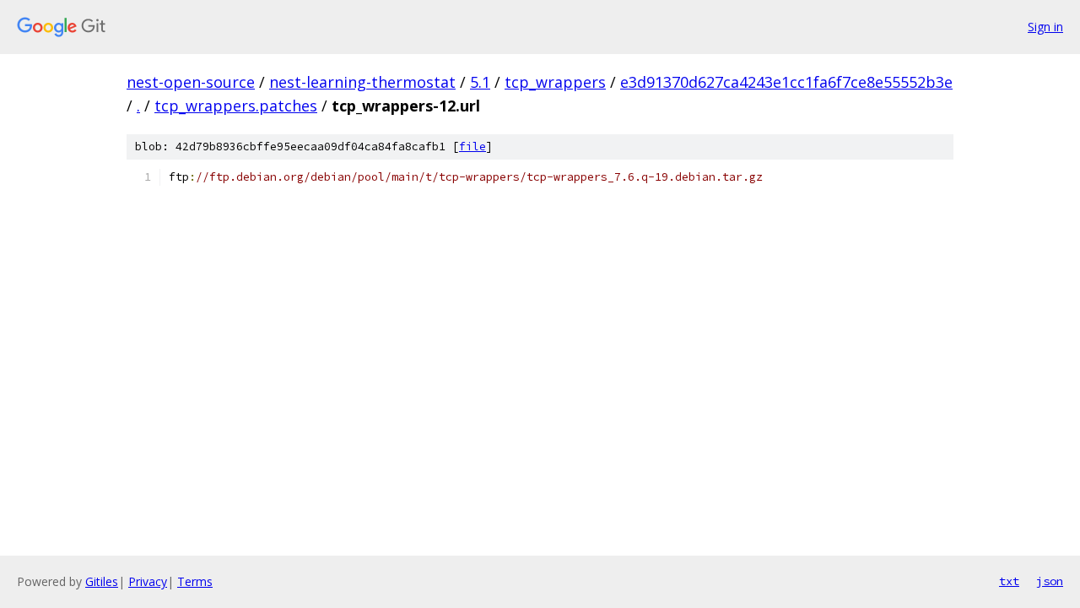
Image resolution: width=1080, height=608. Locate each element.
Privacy (147, 581)
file (472, 146)
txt (1009, 581)
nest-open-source (191, 82)
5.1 (480, 82)
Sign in (1045, 27)
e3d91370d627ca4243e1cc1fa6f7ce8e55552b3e (786, 82)
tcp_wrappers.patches (235, 105)
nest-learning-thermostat (362, 82)
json (1049, 581)
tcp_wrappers (555, 82)
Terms (195, 581)
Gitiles (101, 581)
